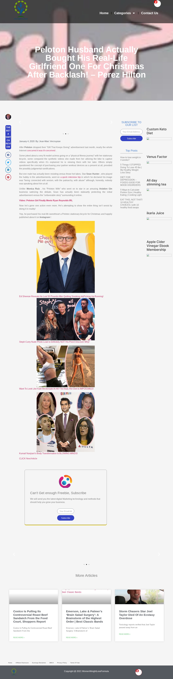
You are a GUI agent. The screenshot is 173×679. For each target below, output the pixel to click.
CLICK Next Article (28, 458)
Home (104, 13)
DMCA (51, 662)
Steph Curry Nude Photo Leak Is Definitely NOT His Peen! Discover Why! (54, 342)
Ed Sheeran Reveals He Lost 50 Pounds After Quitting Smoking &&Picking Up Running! (61, 296)
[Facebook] (157, 3)
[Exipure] (159, 163)
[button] (8, 155)
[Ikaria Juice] (159, 219)
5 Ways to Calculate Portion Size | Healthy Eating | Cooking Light (131, 192)
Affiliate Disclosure (22, 662)
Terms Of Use (75, 662)
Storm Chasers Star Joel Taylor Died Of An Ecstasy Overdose (137, 615)
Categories (122, 13)
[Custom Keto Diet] (159, 139)
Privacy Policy (62, 662)
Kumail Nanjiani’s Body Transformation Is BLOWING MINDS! (48, 453)
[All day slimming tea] (159, 190)
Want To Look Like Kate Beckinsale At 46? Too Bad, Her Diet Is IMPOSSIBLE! (56, 389)
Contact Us (149, 13)
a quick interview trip (70, 177)
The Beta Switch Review (8, 137)
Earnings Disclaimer (39, 662)
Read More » (18, 637)
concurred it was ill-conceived (41, 150)
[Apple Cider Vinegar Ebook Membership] (159, 255)
